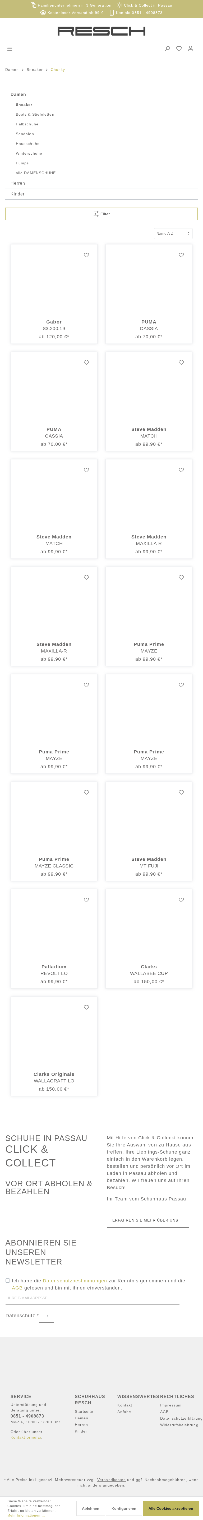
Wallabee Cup (149, 973)
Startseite (84, 1411)
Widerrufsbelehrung (179, 1425)
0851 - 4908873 (27, 1416)
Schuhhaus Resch (90, 1399)
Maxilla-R (149, 543)
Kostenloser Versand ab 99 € (74, 13)
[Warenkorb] (199, 44)
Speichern (46, 1316)
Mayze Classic (54, 866)
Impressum (171, 1405)
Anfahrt (124, 1412)
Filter (104, 214)
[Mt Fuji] (149, 819)
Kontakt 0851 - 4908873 (139, 13)
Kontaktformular (26, 1437)
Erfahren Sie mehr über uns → (147, 1220)
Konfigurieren (124, 1508)
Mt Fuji (149, 866)
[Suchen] (167, 48)
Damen (18, 94)
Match (149, 436)
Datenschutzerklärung (181, 1418)
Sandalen (25, 134)
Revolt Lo (54, 973)
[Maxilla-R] (149, 496)
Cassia (149, 328)
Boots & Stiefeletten (35, 114)
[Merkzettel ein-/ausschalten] (86, 255)
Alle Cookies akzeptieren (171, 1508)
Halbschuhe (27, 124)
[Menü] (9, 48)
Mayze (149, 651)
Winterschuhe (29, 153)
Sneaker (24, 104)
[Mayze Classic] (54, 819)
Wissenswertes (138, 1396)
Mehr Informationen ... (26, 1515)
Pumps (22, 163)
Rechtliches (177, 1396)
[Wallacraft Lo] (54, 1034)
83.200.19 (54, 328)
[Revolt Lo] (54, 926)
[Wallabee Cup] (149, 926)
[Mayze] (149, 604)
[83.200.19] (54, 282)
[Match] (149, 389)
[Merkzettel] (179, 48)
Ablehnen (90, 1508)
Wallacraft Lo (54, 1080)
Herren (18, 183)
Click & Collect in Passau (147, 5)
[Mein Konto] (190, 48)
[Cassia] (149, 282)
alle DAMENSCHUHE (36, 173)
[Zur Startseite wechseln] (101, 31)
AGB (17, 1288)
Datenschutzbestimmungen (75, 1280)
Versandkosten (111, 1480)
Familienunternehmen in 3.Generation (74, 5)
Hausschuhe (28, 143)
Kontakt (124, 1405)
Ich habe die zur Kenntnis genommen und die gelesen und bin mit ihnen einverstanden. (98, 1284)
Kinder (18, 194)
